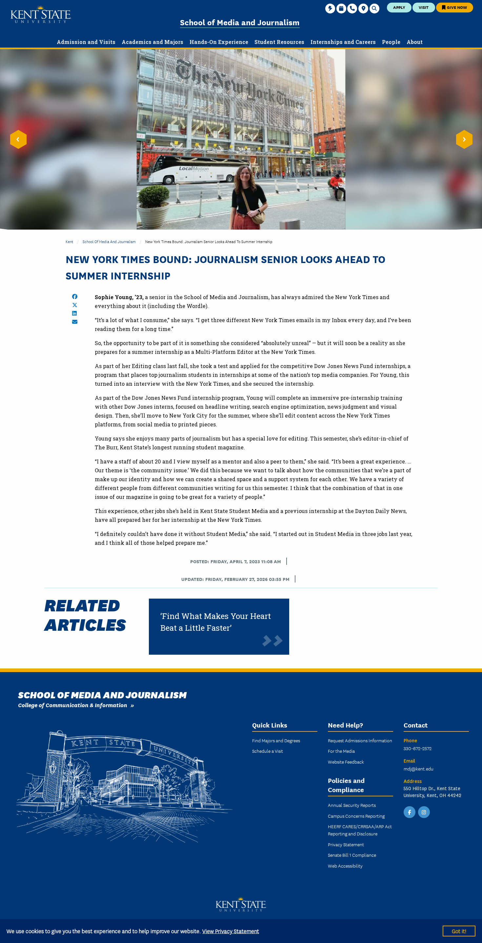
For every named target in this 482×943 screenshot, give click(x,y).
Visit (424, 7)
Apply (399, 7)
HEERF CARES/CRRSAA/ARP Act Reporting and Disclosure (360, 830)
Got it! (459, 931)
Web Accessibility (345, 865)
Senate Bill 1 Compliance (352, 854)
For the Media (341, 750)
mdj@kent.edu (418, 768)
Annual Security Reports (352, 805)
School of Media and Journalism (240, 22)
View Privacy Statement (230, 931)
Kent (69, 241)
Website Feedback (346, 761)
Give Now (456, 7)
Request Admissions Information (360, 740)
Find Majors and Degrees (276, 740)
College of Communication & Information (72, 705)
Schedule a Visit (267, 750)
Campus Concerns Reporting (356, 815)
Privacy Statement (346, 844)
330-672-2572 (418, 748)
